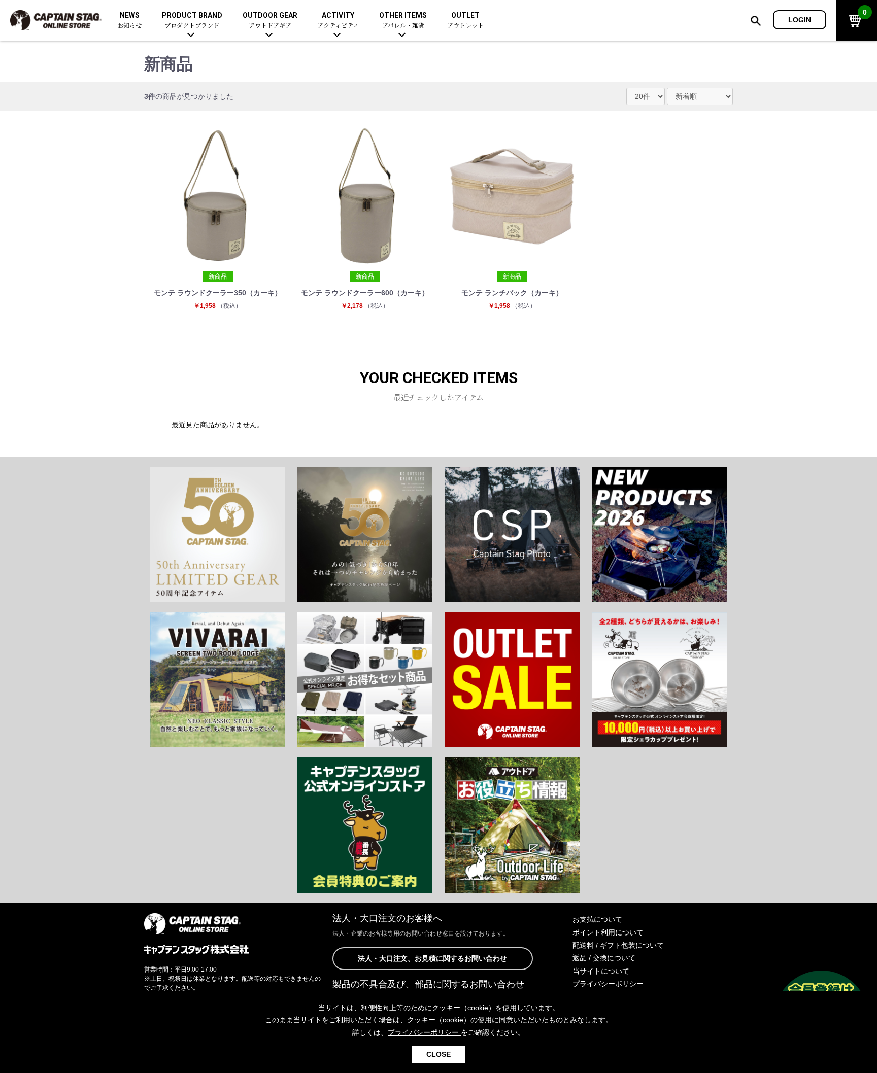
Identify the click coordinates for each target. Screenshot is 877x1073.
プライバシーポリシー (608, 984)
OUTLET (465, 20)
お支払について (597, 919)
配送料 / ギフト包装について (618, 945)
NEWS (129, 20)
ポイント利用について (608, 932)
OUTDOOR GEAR (270, 20)
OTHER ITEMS (403, 20)
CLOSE (438, 1054)
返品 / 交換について (603, 958)
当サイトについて (600, 971)
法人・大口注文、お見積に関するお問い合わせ (432, 958)
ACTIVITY (338, 20)
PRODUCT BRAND (192, 20)
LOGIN (799, 20)
